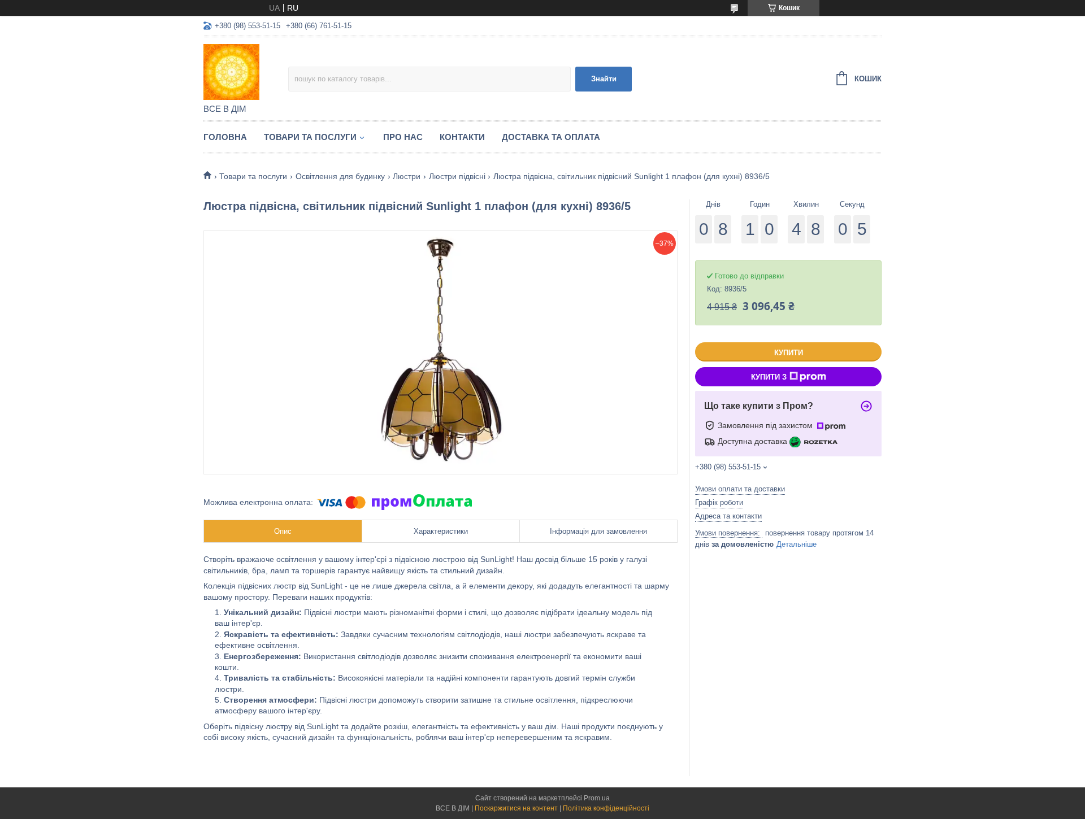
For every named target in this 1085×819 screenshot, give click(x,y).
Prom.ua (597, 798)
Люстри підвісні (457, 176)
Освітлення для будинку (340, 176)
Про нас (403, 137)
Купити (788, 352)
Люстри (406, 176)
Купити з (769, 377)
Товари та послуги (310, 137)
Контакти (462, 137)
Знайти (604, 79)
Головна (225, 137)
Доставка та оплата (551, 137)
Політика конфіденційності (606, 808)
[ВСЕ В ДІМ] (245, 71)
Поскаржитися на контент (516, 808)
